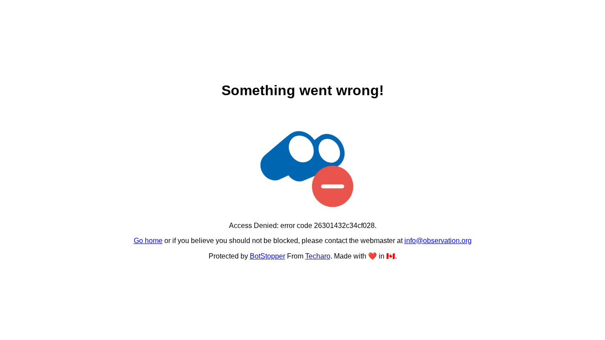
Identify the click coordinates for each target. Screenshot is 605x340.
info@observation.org (438, 240)
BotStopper (267, 256)
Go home (148, 240)
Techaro (317, 256)
